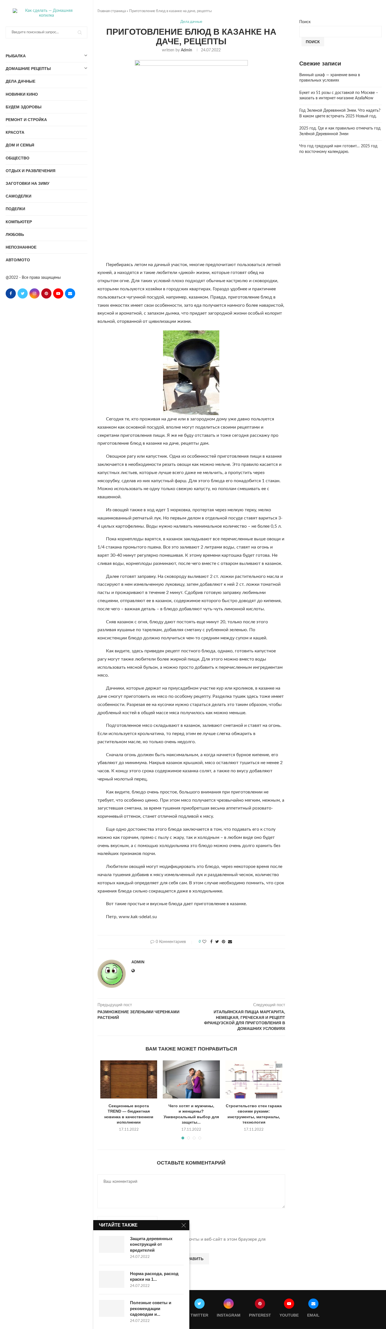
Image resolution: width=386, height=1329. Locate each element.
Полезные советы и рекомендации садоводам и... (150, 1308)
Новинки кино (22, 94)
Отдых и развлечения (30, 170)
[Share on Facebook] (211, 942)
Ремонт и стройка (26, 119)
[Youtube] (58, 293)
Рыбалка (16, 56)
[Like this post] (204, 942)
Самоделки (18, 196)
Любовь (15, 234)
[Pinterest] (46, 293)
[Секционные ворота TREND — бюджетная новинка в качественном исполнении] (128, 1079)
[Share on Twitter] (217, 942)
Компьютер (19, 222)
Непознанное (21, 247)
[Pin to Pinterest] (223, 942)
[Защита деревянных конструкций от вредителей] (111, 1244)
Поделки (15, 209)
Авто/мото (18, 260)
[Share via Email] (230, 942)
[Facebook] (11, 293)
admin (186, 50)
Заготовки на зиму (27, 183)
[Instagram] (34, 293)
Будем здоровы (24, 107)
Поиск (305, 22)
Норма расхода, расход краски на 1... (154, 1276)
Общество (17, 158)
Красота (15, 132)
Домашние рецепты (28, 68)
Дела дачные (20, 81)
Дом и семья (20, 145)
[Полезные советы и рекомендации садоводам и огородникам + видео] (111, 1308)
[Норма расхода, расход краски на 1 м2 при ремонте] (111, 1279)
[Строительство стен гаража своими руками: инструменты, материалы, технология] (253, 1079)
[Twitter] (23, 293)
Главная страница (111, 11)
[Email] (70, 293)
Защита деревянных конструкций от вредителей (151, 1244)
